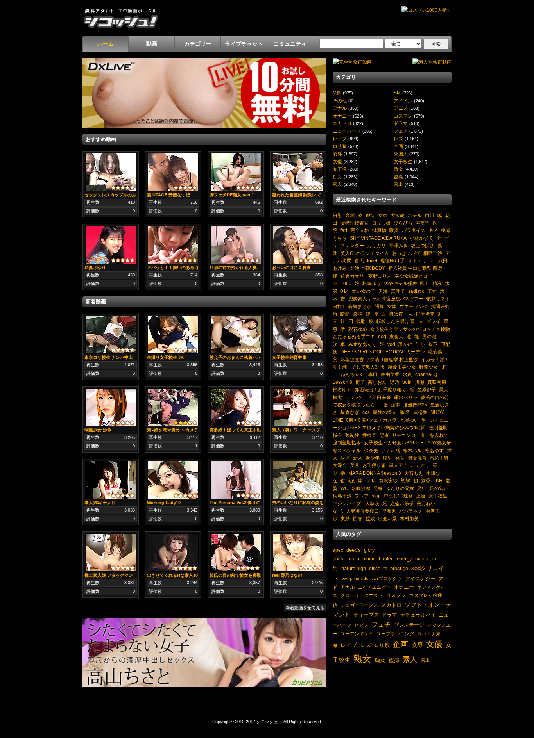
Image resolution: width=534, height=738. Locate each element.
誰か (420, 344)
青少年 (373, 457)
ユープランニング (395, 633)
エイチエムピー (374, 587)
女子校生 (403, 161)
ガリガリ (376, 245)
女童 (382, 215)
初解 (405, 480)
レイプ (340, 138)
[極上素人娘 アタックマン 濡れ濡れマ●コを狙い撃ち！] (110, 552)
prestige (399, 568)
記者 (384, 435)
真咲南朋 (436, 382)
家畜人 (396, 336)
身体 (345, 457)
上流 (420, 495)
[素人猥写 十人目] (110, 479)
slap (376, 495)
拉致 (370, 518)
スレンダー (352, 245)
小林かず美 (421, 238)
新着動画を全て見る (305, 607)
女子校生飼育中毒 (289, 357)
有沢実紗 (388, 480)
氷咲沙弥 (360, 488)
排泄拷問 (425, 313)
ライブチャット (244, 44)
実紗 (345, 518)
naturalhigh (353, 568)
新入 (357, 457)
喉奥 (394, 230)
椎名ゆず (342, 389)
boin (407, 382)
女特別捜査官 (354, 222)
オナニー (342, 115)
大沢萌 (398, 215)
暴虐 (404, 412)
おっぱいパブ (406, 253)
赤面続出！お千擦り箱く (380, 389)
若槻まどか (359, 306)
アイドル (403, 100)
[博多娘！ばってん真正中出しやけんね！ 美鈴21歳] (235, 407)
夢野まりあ (379, 275)
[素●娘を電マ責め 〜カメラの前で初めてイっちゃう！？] (173, 407)
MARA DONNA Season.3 (374, 473)
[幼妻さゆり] (110, 244)
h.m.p (353, 558)
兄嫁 (378, 488)
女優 (337, 161)
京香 (425, 480)
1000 (345, 283)
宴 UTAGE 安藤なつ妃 (168, 195)
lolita (371, 480)
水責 (407, 374)
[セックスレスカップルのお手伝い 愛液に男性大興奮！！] (110, 171)
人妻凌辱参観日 (362, 510)
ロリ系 (340, 146)
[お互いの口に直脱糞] (298, 244)
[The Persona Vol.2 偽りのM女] (235, 479)
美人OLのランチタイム (364, 253)
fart (343, 230)
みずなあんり (362, 344)
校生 (387, 457)
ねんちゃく (352, 374)
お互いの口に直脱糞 (291, 267)
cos (366, 412)
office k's (378, 568)
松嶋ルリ (371, 283)
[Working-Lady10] (173, 479)
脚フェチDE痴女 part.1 (232, 195)
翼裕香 (419, 412)
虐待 (370, 215)
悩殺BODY (373, 268)
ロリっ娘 (381, 222)
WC (344, 488)
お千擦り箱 (374, 465)
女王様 (340, 168)
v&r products (355, 578)
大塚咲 (371, 503)
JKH (438, 480)
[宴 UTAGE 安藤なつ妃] (173, 171)
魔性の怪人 (384, 412)
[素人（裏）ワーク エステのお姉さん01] (298, 407)
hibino (369, 558)
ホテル (415, 215)
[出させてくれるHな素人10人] (173, 552)
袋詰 (357, 313)
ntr (432, 260)
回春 (357, 518)
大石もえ (413, 473)
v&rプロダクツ (386, 578)
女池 (354, 268)
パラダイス (413, 230)
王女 (432, 291)
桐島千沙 (432, 253)
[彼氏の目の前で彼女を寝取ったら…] (235, 552)
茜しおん (377, 382)
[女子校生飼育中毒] (298, 334)
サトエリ (417, 260)
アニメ (401, 108)
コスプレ (403, 115)
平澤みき (398, 245)
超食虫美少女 (402, 366)
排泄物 (379, 230)
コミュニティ (290, 44)
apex (338, 550)
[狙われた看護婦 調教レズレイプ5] (298, 171)
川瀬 (419, 382)
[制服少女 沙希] (110, 407)
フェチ (401, 131)
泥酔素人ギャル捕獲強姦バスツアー (385, 298)
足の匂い (439, 488)
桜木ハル (412, 450)
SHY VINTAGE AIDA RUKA (378, 238)
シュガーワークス (359, 605)
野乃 (394, 382)
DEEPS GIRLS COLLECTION (371, 351)
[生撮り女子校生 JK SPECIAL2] (173, 334)
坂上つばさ (422, 245)
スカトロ (342, 123)
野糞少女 (429, 366)
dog (382, 336)
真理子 (398, 291)
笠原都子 (426, 389)
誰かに (405, 344)
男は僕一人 (400, 313)
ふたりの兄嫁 (400, 488)
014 (344, 291)
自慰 (337, 215)
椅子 (360, 382)
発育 (400, 457)
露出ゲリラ (406, 397)
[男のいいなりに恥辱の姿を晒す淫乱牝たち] (298, 479)
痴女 (337, 176)
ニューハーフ (347, 131)
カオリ (423, 465)
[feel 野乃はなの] (298, 552)
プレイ (433, 321)
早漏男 (389, 510)
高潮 (350, 215)
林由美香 (390, 374)
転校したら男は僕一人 (399, 321)
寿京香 (423, 222)
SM (397, 92)
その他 (340, 100)
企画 (398, 146)
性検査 (369, 435)
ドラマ (401, 123)
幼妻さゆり (95, 267)
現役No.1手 (392, 260)
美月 (354, 465)
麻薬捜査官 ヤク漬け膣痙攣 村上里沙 (379, 359)
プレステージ (409, 625)
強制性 (352, 435)
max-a (421, 558)
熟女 (398, 168)
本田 (373, 374)
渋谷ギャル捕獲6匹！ (406, 283)
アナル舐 (390, 450)
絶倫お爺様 (402, 503)
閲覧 (379, 306)
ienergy (404, 559)
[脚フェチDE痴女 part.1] (235, 171)
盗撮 (398, 176)
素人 (337, 184)
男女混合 (417, 457)
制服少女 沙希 (97, 430)
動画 (151, 44)
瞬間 (345, 313)
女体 (391, 306)
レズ (398, 138)
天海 (383, 291)
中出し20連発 (398, 495)
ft (341, 510)
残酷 (361, 321)
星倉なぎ (349, 412)
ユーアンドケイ (356, 633)
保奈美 (371, 450)
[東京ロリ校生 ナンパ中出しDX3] (110, 334)
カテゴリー (197, 44)
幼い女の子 (363, 291)
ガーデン (415, 351)
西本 (395, 404)
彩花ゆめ (357, 329)
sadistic (416, 291)
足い (421, 488)
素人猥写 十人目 (100, 502)
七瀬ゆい (409, 419)
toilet (372, 260)
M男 (337, 92)
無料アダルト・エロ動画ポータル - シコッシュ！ (120, 18)
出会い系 (387, 518)
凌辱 (337, 153)
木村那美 (409, 518)
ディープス (366, 615)
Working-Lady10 (164, 502)
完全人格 (359, 230)
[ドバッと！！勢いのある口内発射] (173, 244)
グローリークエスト (361, 595)
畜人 (359, 260)
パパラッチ (411, 510)
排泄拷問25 (415, 404)
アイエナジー (420, 578)
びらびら (403, 222)
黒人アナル (400, 465)
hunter (385, 558)
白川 (429, 215)
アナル (340, 108)
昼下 (432, 344)
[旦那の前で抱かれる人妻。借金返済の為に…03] (235, 244)
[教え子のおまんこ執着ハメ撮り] (235, 334)
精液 (437, 283)
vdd (391, 344)
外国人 (401, 153)
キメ (433, 230)
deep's (353, 550)
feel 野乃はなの (287, 575)
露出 (398, 184)
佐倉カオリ (352, 275)
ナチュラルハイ (418, 615)
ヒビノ (362, 624)
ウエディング (414, 306)
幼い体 (355, 480)
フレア (362, 495)
